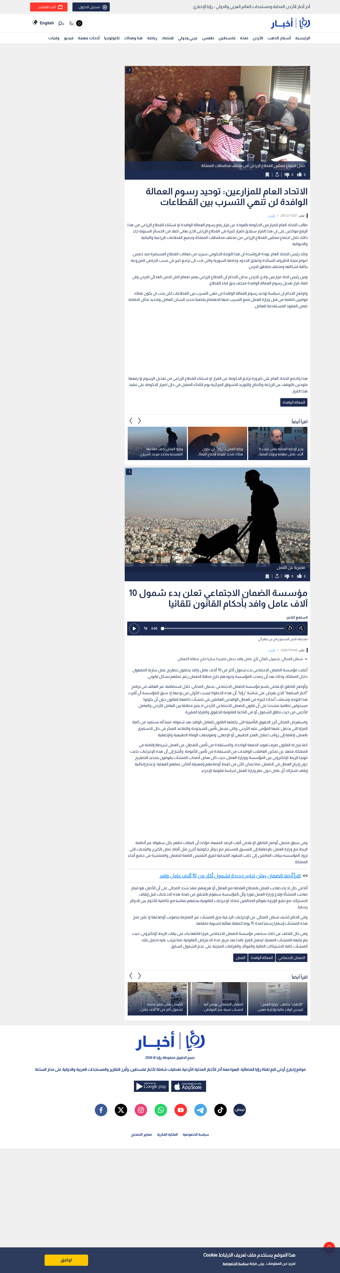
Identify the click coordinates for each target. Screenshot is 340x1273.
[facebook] (101, 1110)
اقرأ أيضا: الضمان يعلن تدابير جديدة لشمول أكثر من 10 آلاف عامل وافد (230, 875)
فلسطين (227, 38)
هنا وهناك (133, 38)
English (47, 23)
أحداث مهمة (89, 38)
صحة (244, 38)
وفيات (53, 38)
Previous (139, 420)
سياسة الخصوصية (236, 1264)
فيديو (68, 38)
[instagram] (141, 1110)
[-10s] (289, 628)
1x (145, 628)
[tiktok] (220, 1110)
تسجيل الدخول (89, 7)
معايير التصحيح (141, 1134)
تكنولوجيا (112, 38)
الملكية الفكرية (167, 1134)
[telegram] (200, 1110)
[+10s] (301, 628)
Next (131, 420)
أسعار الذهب (279, 38)
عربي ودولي (188, 38)
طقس (208, 38)
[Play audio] (134, 628)
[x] (121, 1110)
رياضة (152, 38)
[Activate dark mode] (75, 23)
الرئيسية (302, 38)
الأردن (258, 38)
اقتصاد (167, 38)
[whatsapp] (161, 1110)
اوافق (66, 1260)
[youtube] (180, 1110)
